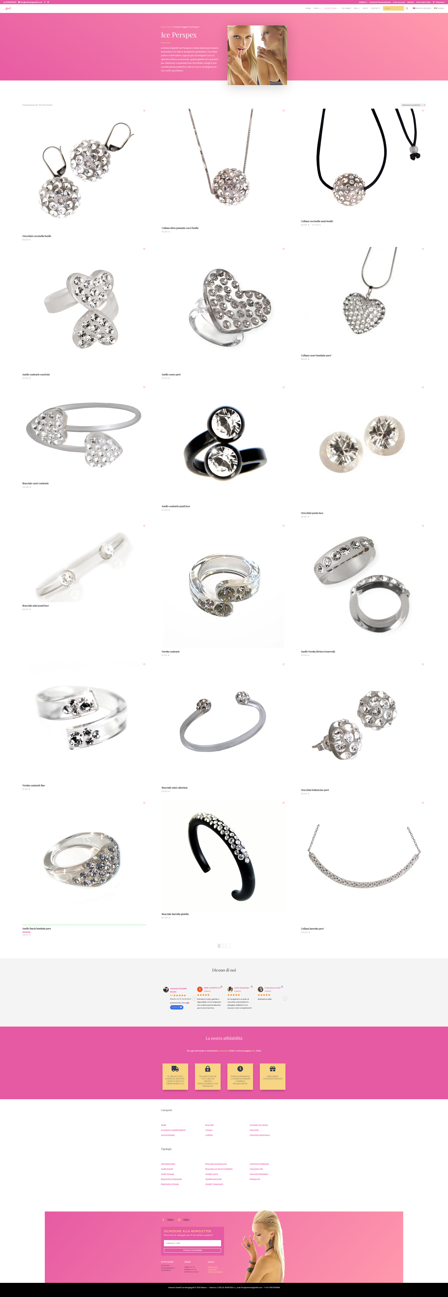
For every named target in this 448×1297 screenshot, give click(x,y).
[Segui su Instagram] (179, 1220)
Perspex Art (255, 1179)
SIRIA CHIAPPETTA (212, 988)
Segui (170, 1220)
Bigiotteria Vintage (170, 1184)
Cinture (208, 1130)
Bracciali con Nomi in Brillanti (219, 1169)
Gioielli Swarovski (213, 1179)
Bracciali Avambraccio (216, 1164)
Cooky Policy (212, 1269)
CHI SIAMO (346, 8)
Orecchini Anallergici (259, 1164)
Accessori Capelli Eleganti (173, 1130)
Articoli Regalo (168, 1135)
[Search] (407, 9)
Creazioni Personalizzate (380, 2)
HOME (308, 8)
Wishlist (410, 2)
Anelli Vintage (167, 1174)
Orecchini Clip (256, 1169)
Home (163, 27)
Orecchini (254, 1130)
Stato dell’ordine (423, 2)
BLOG (365, 8)
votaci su (176, 1007)
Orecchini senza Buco (260, 1135)
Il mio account (399, 2)
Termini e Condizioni (215, 1272)
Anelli (163, 1125)
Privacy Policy (212, 1267)
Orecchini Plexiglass (259, 1174)
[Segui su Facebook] (163, 1220)
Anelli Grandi (167, 1169)
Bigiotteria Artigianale (171, 1179)
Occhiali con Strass (259, 1125)
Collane (209, 1135)
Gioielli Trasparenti (214, 1184)
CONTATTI (375, 8)
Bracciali (209, 1125)
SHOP (316, 8)
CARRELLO (363, 2)
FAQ (356, 8)
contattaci (224, 1050)
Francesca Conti (272, 988)
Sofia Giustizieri (241, 988)
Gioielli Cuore (211, 1174)
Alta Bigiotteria (168, 1164)
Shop (170, 27)
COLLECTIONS (330, 8)
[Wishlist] (144, 111)
